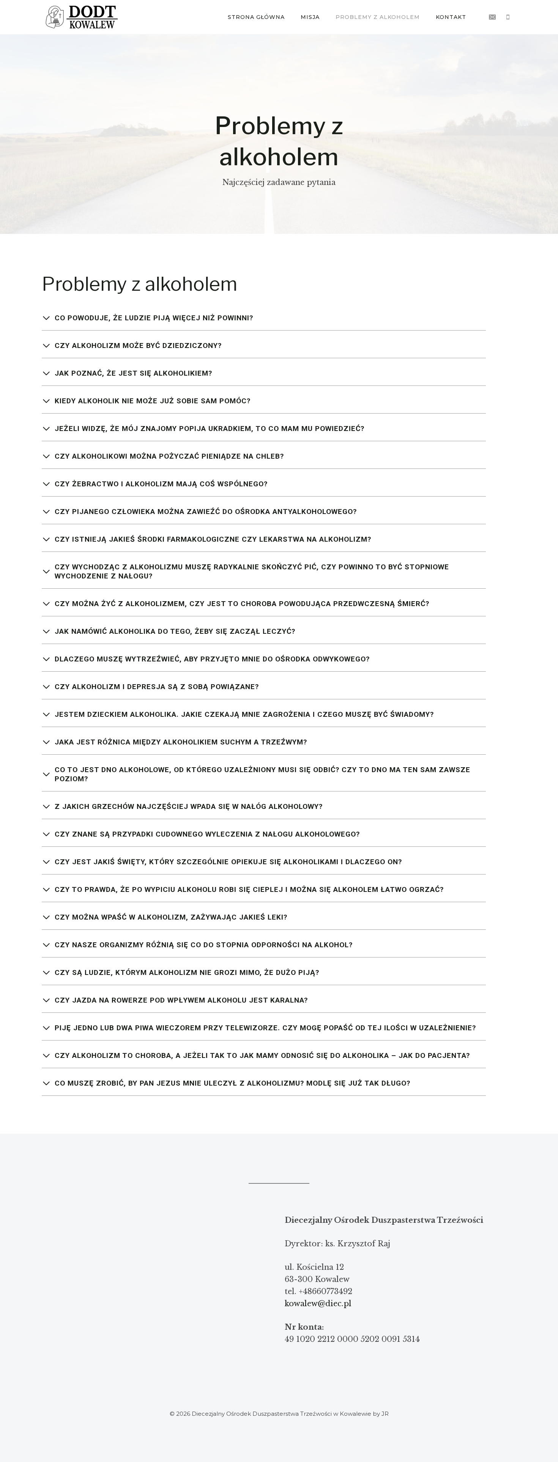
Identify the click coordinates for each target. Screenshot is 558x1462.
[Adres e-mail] (492, 17)
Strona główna (256, 17)
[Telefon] (508, 17)
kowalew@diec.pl (318, 1303)
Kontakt (451, 17)
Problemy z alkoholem (378, 17)
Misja (310, 17)
